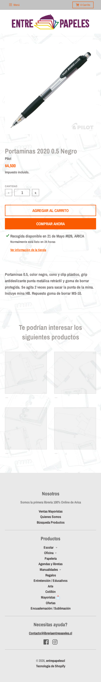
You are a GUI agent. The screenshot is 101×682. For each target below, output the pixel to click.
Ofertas (50, 603)
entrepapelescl (55, 660)
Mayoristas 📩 (50, 597)
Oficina (48, 553)
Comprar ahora (50, 223)
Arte (50, 586)
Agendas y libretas (50, 564)
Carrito (85, 5)
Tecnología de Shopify (50, 666)
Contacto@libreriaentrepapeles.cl (50, 633)
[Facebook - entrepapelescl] (46, 642)
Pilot (8, 158)
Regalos (50, 575)
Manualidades (49, 569)
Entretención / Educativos (50, 580)
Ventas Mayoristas (51, 511)
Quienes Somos (50, 517)
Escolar (49, 547)
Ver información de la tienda (28, 250)
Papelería (51, 558)
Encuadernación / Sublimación (51, 608)
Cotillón (50, 591)
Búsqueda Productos (50, 522)
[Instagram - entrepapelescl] (55, 642)
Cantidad (11, 186)
